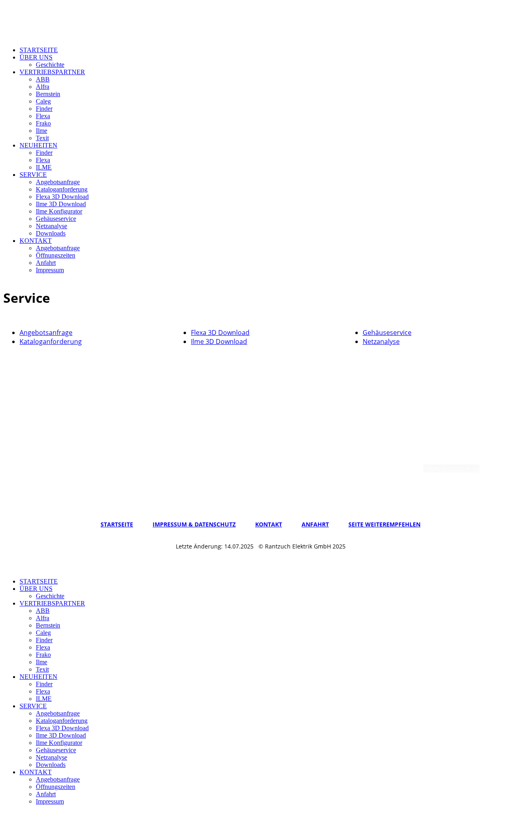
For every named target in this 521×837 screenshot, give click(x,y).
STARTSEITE (39, 49)
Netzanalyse (51, 225)
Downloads (51, 233)
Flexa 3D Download (62, 196)
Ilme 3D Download (61, 203)
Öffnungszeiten (55, 255)
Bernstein (48, 93)
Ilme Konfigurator (59, 211)
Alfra (42, 86)
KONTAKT (36, 240)
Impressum (50, 270)
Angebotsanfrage (58, 181)
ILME (44, 167)
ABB (43, 79)
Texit (42, 137)
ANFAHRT (315, 524)
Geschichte (50, 64)
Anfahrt (46, 262)
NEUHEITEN (38, 145)
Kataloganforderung (62, 189)
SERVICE (33, 174)
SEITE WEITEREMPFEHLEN (384, 524)
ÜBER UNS (36, 57)
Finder (44, 108)
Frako (43, 123)
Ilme (41, 130)
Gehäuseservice (56, 218)
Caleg (43, 101)
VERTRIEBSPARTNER (52, 71)
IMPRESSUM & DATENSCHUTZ (194, 524)
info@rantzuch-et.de (451, 468)
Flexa (43, 115)
